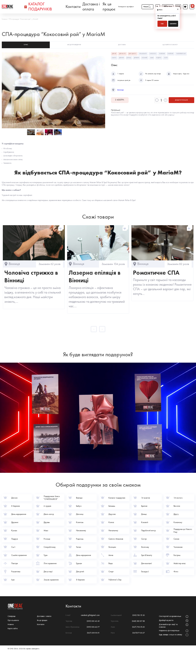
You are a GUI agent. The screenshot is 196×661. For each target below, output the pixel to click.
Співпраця (11, 616)
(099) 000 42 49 (93, 621)
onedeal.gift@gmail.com (90, 615)
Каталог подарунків (40, 7)
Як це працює (109, 7)
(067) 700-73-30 (138, 627)
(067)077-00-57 (138, 633)
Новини (11, 624)
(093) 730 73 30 (138, 615)
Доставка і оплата (91, 7)
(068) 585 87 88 (138, 621)
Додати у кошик (181, 100)
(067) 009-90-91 (93, 633)
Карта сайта (13, 628)
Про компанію (13, 620)
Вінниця (120, 90)
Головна (4, 19)
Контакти (73, 6)
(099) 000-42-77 (93, 627)
